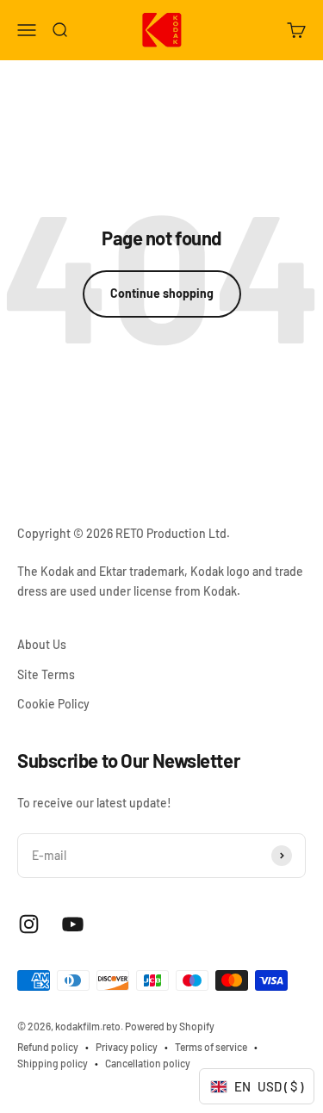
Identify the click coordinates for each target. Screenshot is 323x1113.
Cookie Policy (53, 703)
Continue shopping (162, 293)
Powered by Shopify (169, 1026)
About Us (41, 644)
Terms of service (211, 1047)
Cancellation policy (147, 1063)
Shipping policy (52, 1063)
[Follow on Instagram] (28, 924)
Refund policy (47, 1047)
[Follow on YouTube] (72, 924)
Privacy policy (127, 1047)
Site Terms (46, 674)
